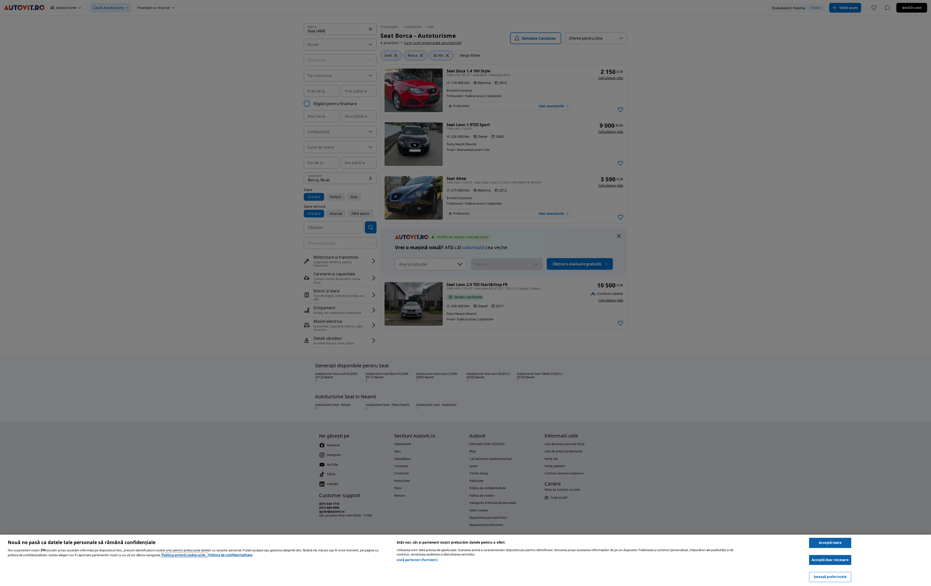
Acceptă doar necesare (830, 560)
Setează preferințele (830, 577)
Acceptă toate (830, 542)
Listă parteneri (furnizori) (417, 560)
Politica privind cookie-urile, (184, 555)
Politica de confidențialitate (230, 555)
